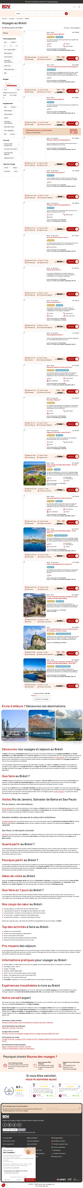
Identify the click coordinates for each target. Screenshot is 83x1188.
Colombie (12, 1028)
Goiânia (10, 1022)
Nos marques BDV (8, 1144)
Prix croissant (75, 28)
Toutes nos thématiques (10, 1049)
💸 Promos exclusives (58, 1147)
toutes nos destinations (27, 1049)
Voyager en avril (19, 1039)
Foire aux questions (33, 1141)
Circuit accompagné (16, 1033)
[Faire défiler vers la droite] (79, 742)
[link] (74, 7)
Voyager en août (31, 1039)
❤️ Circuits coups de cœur (59, 1144)
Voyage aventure (29, 1033)
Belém (15, 1022)
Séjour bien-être (53, 1033)
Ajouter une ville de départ (30, 14)
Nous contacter (32, 1144)
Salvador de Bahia (8, 821)
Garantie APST (31, 1147)
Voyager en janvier (8, 1039)
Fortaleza (35, 1022)
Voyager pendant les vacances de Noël (50, 1039)
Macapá (4, 1022)
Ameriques (19, 18)
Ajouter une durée (58, 14)
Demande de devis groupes (35, 1153)
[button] (75, 742)
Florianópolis (27, 1022)
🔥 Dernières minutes (58, 1141)
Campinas (49, 1022)
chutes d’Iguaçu (58, 792)
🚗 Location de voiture (58, 1153)
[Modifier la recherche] (66, 13)
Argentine (5, 1028)
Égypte (4, 1047)
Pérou (21, 1028)
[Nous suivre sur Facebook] (5, 1125)
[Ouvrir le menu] (79, 7)
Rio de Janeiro (6, 808)
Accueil (4, 18)
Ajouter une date (45, 14)
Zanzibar (21, 1047)
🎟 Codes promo (56, 1156)
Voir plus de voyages (41, 699)
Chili (17, 1028)
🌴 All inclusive (56, 1150)
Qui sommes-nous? (9, 1141)
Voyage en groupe (41, 1033)
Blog (4, 1147)
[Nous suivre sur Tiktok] (14, 1125)
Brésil (18, 14)
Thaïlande (10, 1047)
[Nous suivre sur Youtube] (19, 1125)
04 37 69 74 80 (9, 1130)
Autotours (5, 1033)
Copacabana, (60, 757)
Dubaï (16, 1047)
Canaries (28, 1047)
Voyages (11, 18)
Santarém (42, 1022)
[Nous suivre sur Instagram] (9, 1125)
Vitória (20, 1022)
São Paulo (5, 834)
